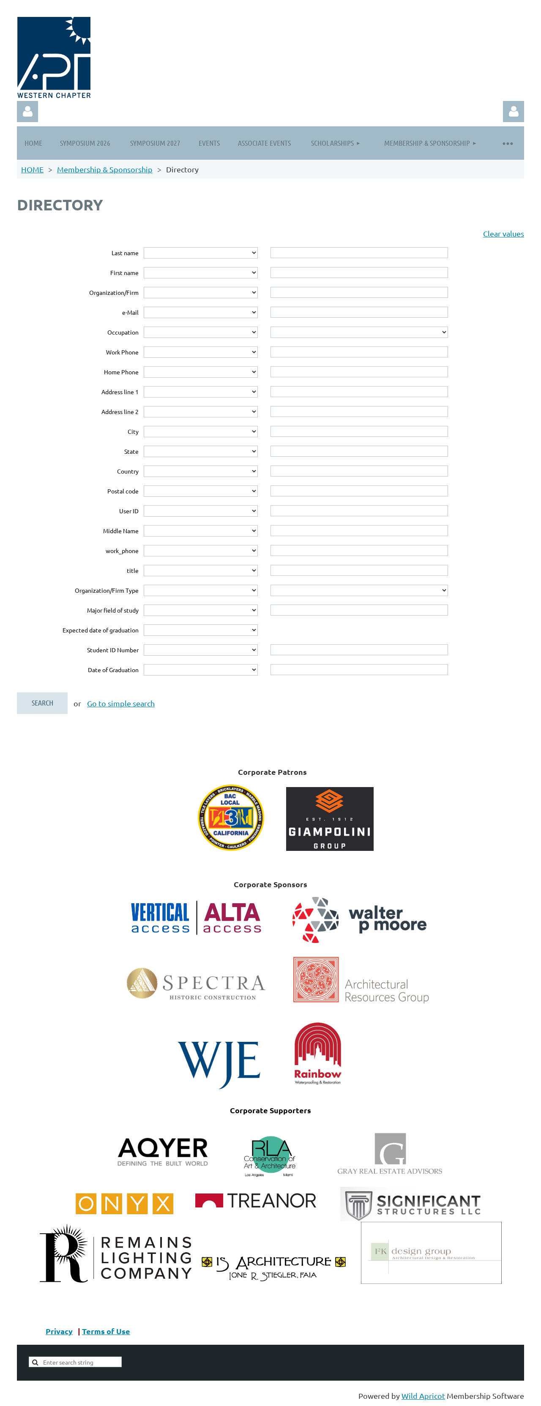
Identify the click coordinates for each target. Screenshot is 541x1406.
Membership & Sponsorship (105, 169)
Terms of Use (106, 1331)
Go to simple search (121, 703)
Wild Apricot (423, 1395)
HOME (32, 169)
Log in (513, 111)
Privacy (59, 1331)
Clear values (503, 233)
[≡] (507, 143)
